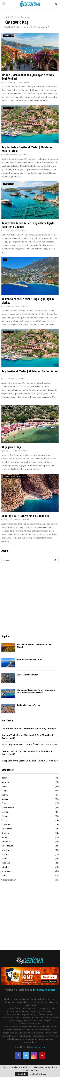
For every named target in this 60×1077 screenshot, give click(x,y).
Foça (3, 803)
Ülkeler (5, 820)
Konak (4, 875)
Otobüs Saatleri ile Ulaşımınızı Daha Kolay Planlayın (29, 728)
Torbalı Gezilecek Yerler (28, 705)
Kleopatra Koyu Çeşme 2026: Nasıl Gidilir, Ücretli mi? (29, 760)
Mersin (4, 812)
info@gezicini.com (44, 989)
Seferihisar (6, 828)
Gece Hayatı (7, 845)
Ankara (4, 799)
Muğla (4, 790)
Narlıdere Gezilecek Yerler (29, 659)
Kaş (12, 36)
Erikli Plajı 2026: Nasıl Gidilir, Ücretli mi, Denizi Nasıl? (29, 744)
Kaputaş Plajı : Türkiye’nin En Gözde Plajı (25, 516)
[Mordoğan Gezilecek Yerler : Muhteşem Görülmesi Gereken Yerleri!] (8, 693)
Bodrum (5, 833)
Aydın (4, 858)
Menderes (6, 871)
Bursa (4, 837)
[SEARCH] (55, 560)
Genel (4, 786)
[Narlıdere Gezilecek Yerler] (8, 662)
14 (19, 306)
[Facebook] (18, 1055)
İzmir (4, 777)
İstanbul (5, 867)
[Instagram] (34, 1055)
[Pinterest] (42, 1055)
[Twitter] (26, 1055)
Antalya (6, 36)
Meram (5, 854)
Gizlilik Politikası (38, 1074)
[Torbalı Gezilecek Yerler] (8, 708)
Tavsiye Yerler (21, 476)
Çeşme (4, 816)
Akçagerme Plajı (11, 447)
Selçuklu (5, 841)
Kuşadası (5, 862)
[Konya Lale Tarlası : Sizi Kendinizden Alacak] (8, 647)
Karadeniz (6, 824)
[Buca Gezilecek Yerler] (8, 678)
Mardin (5, 850)
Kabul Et (21, 1074)
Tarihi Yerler (7, 807)
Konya (4, 794)
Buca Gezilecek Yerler (27, 675)
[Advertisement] (30, 599)
